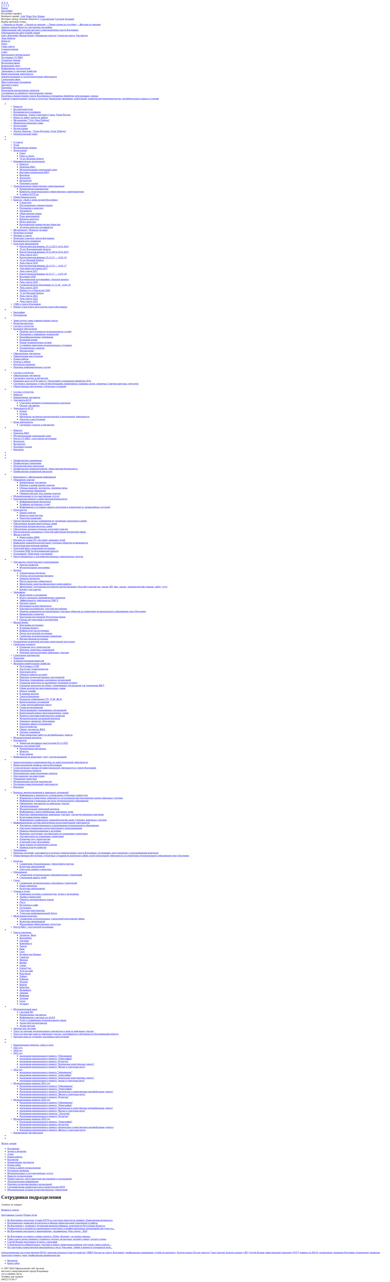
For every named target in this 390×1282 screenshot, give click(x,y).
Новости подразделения (19, 1176)
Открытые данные (10, 60)
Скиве (23, 965)
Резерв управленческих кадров (36, 342)
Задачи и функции (16, 1151)
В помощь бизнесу (29, 628)
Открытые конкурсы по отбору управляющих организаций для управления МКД (62, 685)
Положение (13, 1148)
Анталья (24, 998)
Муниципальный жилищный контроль (40, 718)
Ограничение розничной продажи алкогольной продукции (44, 641)
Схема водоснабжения (31, 707)
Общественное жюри (31, 213)
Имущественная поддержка (34, 638)
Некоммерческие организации (29, 161)
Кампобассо (26, 943)
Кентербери (26, 938)
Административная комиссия (28, 660)
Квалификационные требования (36, 337)
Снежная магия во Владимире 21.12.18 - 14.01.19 (45, 285)
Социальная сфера (10, 79)
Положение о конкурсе (31, 208)
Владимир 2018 (28, 276)
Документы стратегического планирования (35, 562)
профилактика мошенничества (44, 1255)
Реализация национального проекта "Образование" (46, 1086)
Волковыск (25, 990)
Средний (59, 19)
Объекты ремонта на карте (33, 674)
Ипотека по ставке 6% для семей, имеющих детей (39, 540)
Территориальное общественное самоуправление (38, 186)
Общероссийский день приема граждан (40, 493)
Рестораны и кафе (29, 905)
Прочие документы (30, 405)
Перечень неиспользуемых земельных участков (44, 652)
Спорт (16, 880)
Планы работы (21, 359)
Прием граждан (28, 512)
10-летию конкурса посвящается (36, 227)
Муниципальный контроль (27, 737)
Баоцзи (23, 984)
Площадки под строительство (35, 647)
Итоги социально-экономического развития (42, 597)
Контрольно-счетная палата (15, 54)
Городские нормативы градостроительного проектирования (51, 828)
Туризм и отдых (21, 891)
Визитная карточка (23, 323)
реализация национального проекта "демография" (46, 1075)
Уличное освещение (30, 732)
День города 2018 (29, 282)
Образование (20, 872)
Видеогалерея (20, 128)
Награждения (27, 350)
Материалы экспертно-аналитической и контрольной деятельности (54, 416)
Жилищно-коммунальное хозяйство (31, 663)
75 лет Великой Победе (32, 293)
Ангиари (24, 940)
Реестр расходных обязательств (36, 581)
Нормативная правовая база (34, 188)
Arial (22, 16)
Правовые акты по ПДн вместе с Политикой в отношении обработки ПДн (52, 381)
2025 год (17, 1047)
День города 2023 (29, 301)
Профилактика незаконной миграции (32, 471)
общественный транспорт (278, 1252)
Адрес (10, 1154)
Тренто (23, 946)
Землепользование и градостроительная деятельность (29, 76)
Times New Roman (35, 16)
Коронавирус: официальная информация (34, 477)
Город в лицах (27, 156)
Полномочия (20, 315)
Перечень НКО (27, 167)
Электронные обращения (33, 490)
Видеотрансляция (10, 63)
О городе (18, 142)
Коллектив (12, 1159)
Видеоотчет (26, 180)
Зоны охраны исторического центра (38, 844)
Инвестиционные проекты (27, 770)
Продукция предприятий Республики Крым (42, 617)
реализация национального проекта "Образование (46, 1056)
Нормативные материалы (33, 748)
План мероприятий (29, 216)
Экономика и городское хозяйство (19, 71)
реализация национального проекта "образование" (46, 1072)
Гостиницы (25, 907)
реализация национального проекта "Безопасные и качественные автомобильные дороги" (66, 1108)
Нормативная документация (28, 1132)
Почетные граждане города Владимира (33, 238)
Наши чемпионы (28, 885)
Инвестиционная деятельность (17, 74)
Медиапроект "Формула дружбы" (30, 230)
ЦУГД (296, 1252)
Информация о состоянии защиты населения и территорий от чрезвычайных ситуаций (65, 507)
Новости (5, 41)
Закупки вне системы (24, 1028)
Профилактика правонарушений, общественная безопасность (45, 468)
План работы (26, 754)
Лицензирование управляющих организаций (43, 710)
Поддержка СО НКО (12, 57)
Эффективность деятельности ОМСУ (39, 600)
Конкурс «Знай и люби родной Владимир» (35, 199)
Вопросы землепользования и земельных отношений (41, 792)
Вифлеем (24, 995)
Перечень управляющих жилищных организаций (45, 680)
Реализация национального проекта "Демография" (46, 1088)
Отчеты (23, 413)
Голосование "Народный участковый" (33, 553)
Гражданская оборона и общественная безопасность (40, 499)
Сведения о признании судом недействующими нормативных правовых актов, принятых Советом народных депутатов (75, 383)
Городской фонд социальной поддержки (34, 548)
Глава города (8, 46)
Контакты (25, 175)
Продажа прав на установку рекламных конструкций (41, 1036)
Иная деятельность (23, 422)
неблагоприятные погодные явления (20, 1252)
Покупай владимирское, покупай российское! (43, 608)
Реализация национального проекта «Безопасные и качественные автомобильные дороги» (67, 1127)
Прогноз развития (29, 564)
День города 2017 (29, 271)
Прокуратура (20, 510)
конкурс (205, 1252)
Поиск (4, 8)
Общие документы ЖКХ (32, 729)
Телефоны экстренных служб (35, 504)
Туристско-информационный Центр (38, 913)
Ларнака (24, 992)
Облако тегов (30, 1215)
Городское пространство (32, 910)
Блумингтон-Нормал (30, 954)
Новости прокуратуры (31, 515)
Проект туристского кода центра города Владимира (40, 306)
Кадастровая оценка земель (34, 817)
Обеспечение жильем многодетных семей (35, 523)
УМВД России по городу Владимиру (105, 1252)
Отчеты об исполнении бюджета (36, 575)
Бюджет (17, 570)
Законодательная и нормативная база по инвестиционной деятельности (50, 762)
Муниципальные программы (35, 567)
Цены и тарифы (28, 691)
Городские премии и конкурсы (35, 869)
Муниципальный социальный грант (38, 169)
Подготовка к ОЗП (29, 666)
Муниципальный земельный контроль (39, 809)
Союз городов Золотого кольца (226, 1252)
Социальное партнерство (26, 655)
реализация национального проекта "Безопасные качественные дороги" (57, 1064)
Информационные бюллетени (35, 501)
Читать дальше (8, 1143)
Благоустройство (28, 726)
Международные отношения (16, 82)
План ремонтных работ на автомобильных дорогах (46, 735)
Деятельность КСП (23, 408)
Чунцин (24, 981)
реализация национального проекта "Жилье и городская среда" (52, 1067)
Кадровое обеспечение (25, 328)
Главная (5, 98)
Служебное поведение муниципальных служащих (46, 345)
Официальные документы (27, 353)
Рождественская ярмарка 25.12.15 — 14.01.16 (43, 257)
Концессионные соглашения (34, 702)
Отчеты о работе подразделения (24, 1167)
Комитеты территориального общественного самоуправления (52, 191)
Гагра (22, 1001)
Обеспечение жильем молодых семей (32, 526)
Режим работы (14, 1156)
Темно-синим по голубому (61, 24)
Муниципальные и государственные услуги (36, 496)
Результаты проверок (24, 364)
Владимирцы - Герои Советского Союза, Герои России (41, 114)
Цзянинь (24, 979)
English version (32, 32)
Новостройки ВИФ (30, 537)
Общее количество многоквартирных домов (43, 688)
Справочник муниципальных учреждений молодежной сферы (52, 918)
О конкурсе (25, 202)
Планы (23, 411)
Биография (19, 312)
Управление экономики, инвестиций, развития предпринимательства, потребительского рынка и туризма (103, 98)
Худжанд (24, 1003)
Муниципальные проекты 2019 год (31, 1119)
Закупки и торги (9, 85)
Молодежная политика (25, 916)
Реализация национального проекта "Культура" (44, 1097)
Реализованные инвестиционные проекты (35, 773)
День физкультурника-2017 (34, 268)
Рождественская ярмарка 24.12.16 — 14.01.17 (43, 265)
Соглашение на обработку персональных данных (26, 93)
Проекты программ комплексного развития (42, 715)
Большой (69, 19)
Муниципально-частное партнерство (32, 781)
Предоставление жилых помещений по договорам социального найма (50, 521)
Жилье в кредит (21, 534)
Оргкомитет (26, 210)
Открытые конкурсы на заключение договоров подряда (48, 682)
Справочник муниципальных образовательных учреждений (51, 874)
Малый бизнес (26, 35)
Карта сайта (13, 1263)
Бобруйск (24, 987)
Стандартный (47, 19)
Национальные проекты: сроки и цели (33, 1045)
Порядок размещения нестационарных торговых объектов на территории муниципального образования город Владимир (83, 611)
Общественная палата (24, 197)
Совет (4, 52)
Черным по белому (12, 24)
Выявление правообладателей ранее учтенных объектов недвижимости (50, 542)
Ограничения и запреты (32, 348)
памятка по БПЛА (309, 1252)
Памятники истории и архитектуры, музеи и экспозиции (49, 894)
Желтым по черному (89, 24)
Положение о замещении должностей (39, 334)
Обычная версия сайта (13, 32)
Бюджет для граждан (30, 589)
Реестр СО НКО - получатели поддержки (35, 438)
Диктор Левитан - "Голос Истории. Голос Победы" (39, 131)
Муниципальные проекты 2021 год (31, 1083)
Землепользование (29, 806)
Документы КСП (22, 400)
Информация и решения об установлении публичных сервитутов (54, 795)
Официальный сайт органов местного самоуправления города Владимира (39, 30)
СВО (245, 1252)
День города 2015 (29, 254)
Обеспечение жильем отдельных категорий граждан (40, 529)
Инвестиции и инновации (33, 595)
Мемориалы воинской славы (28, 123)
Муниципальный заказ (25, 1009)
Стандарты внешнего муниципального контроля (45, 403)
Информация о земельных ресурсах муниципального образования (54, 800)
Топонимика (20, 850)
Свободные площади (24, 644)
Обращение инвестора (25, 778)
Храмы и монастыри (30, 896)
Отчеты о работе (22, 361)
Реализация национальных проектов (20, 90)
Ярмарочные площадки (32, 614)
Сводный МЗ (26, 1012)
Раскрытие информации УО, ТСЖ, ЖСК (41, 699)
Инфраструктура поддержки (34, 630)
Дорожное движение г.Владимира (37, 721)
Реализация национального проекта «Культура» (44, 1124)
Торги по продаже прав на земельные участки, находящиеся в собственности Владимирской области (66, 1034)
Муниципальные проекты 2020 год (31, 1099)
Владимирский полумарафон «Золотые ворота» (44, 279)
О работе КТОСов (29, 194)
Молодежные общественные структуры (40, 924)
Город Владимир (10, 35)
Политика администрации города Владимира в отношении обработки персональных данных (49, 96)
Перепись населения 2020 (26, 746)
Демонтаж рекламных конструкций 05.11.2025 (44, 743)
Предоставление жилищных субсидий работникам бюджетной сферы (49, 531)
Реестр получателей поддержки (36, 633)
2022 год (17, 1069)
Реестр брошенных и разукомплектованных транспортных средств (48, 556)
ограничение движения (331, 1252)
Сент (22, 951)
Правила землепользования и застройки (40, 831)
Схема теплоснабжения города (35, 704)
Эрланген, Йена (28, 935)
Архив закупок (27, 1025)
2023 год (17, 1053)
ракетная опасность (57, 1252)
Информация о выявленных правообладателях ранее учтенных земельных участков (63, 820)
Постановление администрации (36, 205)
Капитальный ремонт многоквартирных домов (44, 713)
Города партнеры (22, 932)
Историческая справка (25, 147)
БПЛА (43, 1252)
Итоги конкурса (28, 221)
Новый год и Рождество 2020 (35, 290)
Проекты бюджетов (30, 578)
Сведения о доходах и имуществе (30, 378)
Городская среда (28, 671)
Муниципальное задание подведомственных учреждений (37, 1189)
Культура (18, 861)
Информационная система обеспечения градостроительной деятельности (51, 822)
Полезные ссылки (29, 183)
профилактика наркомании (139, 1252)
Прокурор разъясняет (31, 518)
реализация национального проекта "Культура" (44, 1061)
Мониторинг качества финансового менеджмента (45, 584)
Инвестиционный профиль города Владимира (37, 765)
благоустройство (77, 1252)
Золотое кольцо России (189, 1252)
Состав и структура (38, 98)
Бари (22, 949)
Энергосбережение (29, 696)
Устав (16, 145)
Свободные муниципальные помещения (41, 636)
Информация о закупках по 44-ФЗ (37, 1017)
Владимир (349, 1252)
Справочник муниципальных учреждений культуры (47, 863)
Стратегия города (66, 35)
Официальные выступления (28, 356)
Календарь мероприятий (32, 866)
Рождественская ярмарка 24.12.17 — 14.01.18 (43, 274)
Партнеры (6, 87)
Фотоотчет (25, 178)
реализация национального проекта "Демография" (46, 1058)
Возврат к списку (10, 1210)
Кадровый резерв (28, 339)
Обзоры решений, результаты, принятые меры (43, 488)
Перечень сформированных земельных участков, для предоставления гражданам (62, 814)
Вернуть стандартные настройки (35, 27)
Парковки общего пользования (36, 724)
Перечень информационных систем (32, 367)
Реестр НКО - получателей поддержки (33, 927)
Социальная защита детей (33, 877)
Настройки (7, 10)
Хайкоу (23, 976)
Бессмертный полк (23, 109)
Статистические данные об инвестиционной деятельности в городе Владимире (54, 767)
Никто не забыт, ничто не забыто (30, 117)
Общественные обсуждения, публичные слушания (39, 386)
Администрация (9, 49)
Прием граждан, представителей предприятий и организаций (39, 1178)
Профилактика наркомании (27, 460)
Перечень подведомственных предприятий (42, 677)
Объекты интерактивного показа (37, 899)
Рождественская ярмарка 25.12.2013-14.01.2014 (44, 246)
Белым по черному (35, 24)
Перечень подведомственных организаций (29, 1184)
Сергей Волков (257, 1252)
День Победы (8, 38)
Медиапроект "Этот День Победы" (31, 120)
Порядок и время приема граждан (37, 485)
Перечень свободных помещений (37, 649)
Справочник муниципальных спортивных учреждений (48, 883)
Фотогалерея (20, 125)
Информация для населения (15, 68)
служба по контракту (165, 1252)
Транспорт (18, 658)
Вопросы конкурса (29, 219)
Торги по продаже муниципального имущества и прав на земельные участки (53, 1031)
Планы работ (14, 1165)
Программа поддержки (31, 625)
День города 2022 (29, 298)
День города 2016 (29, 263)
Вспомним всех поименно (27, 112)
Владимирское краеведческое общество (40, 224)
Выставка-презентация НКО (34, 172)
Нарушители (20, 740)
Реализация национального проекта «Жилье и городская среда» (53, 1130)
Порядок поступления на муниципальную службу (46, 331)
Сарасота (24, 957)
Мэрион (24, 960)
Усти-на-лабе (26, 971)
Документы (82, 35)
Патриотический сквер (25, 134)
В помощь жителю (29, 693)
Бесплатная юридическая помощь (30, 545)
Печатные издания (23, 232)
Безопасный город (10, 65)
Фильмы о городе (22, 235)
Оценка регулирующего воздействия (39, 619)
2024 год (17, 1050)
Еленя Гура (25, 968)
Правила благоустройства (33, 847)
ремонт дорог (21, 1255)
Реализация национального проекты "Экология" (45, 1113)
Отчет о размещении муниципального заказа (43, 1020)
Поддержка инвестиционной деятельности (35, 784)
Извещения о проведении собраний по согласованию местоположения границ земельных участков (71, 798)
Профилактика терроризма (27, 463)
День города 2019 (29, 287)
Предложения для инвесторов (28, 776)
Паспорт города (28, 603)
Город (4, 43)
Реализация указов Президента (36, 606)
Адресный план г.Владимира (35, 842)
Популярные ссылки (12, 1215)
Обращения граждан (45, 35)
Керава (23, 962)
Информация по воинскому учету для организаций (40, 756)
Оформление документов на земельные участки (44, 803)
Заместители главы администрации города (35, 320)
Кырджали (25, 973)
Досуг (23, 902)
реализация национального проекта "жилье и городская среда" (52, 1080)
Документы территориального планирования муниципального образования (59, 825)
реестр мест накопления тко (34, 669)
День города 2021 (29, 296)
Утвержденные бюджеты (32, 573)
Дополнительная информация (22, 1181)
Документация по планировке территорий (42, 836)
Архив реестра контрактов (33, 1023)
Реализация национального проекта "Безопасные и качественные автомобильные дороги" (66, 1091)
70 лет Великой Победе (32, 158)
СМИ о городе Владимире (27, 304)
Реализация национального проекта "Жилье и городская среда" (53, 1094)
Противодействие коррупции (28, 466)
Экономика (19, 592)
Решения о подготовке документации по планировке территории (54, 833)
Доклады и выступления (32, 419)
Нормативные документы (26, 397)
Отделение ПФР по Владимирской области (35, 551)
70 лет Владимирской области (35, 249)
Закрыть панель (9, 27)
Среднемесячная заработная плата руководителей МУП (36, 1187)
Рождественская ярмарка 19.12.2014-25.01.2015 (44, 252)
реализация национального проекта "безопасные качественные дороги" (57, 1078)
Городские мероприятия (25, 243)
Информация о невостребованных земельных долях (46, 811)
